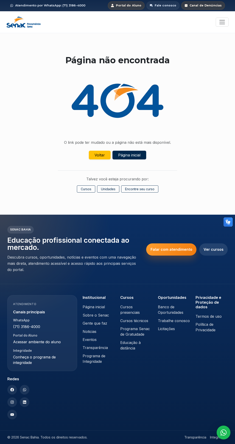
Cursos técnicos (134, 320)
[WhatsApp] (24, 390)
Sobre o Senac (96, 315)
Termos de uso (209, 316)
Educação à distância (130, 345)
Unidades (108, 189)
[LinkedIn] (24, 402)
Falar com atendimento (171, 249)
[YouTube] (12, 414)
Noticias (89, 331)
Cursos (86, 189)
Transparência (95, 347)
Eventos (90, 339)
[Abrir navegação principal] (222, 22)
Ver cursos (214, 249)
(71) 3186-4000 (26, 326)
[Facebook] (12, 390)
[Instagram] (12, 402)
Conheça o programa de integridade (34, 360)
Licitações (166, 328)
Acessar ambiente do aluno (37, 342)
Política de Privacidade (205, 327)
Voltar (100, 155)
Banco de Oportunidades (170, 310)
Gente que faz (95, 323)
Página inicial (129, 155)
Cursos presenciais (130, 310)
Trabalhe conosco (174, 320)
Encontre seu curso (139, 189)
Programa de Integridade (94, 359)
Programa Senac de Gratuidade (135, 331)
